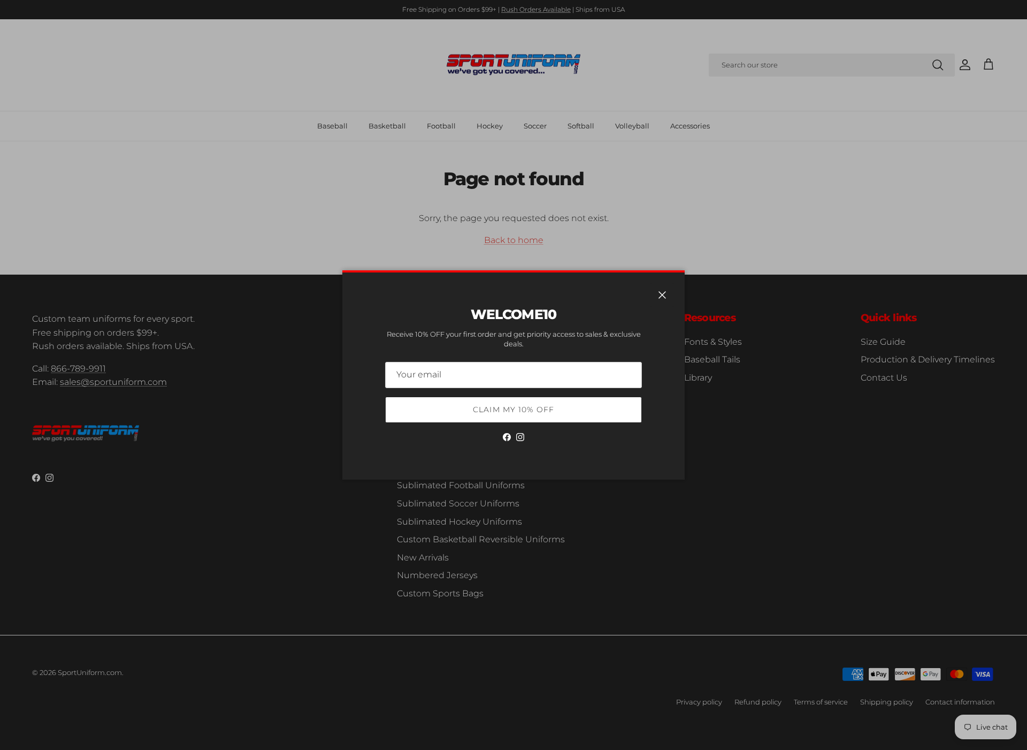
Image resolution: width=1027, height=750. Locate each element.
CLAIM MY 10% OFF (513, 409)
